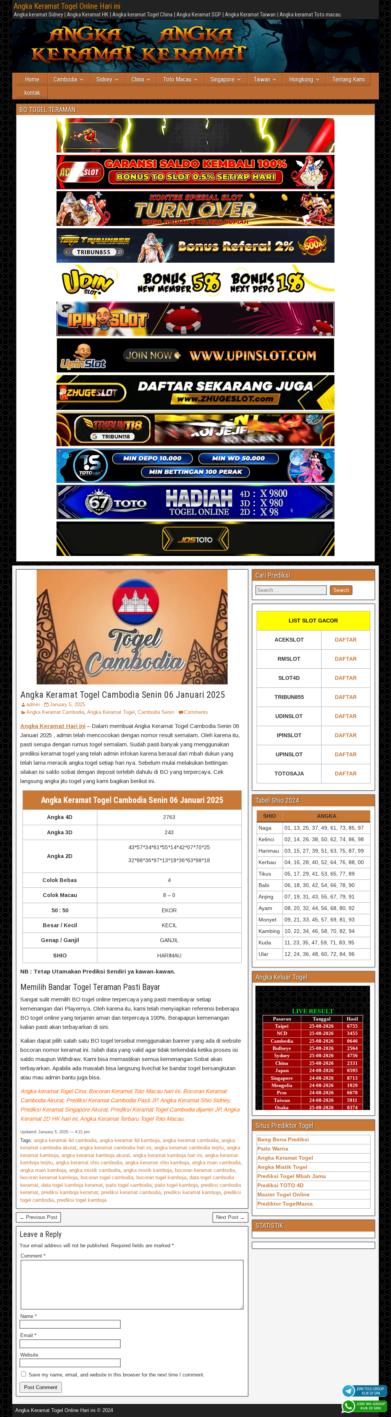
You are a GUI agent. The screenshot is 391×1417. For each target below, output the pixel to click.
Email (28, 1335)
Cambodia (65, 79)
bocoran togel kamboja (161, 1177)
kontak (32, 92)
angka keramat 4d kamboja (130, 1140)
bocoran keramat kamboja (49, 1177)
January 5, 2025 (67, 704)
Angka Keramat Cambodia (55, 712)
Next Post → (230, 1217)
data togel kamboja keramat (72, 1185)
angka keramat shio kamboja (157, 1162)
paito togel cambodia (129, 1185)
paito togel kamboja (176, 1185)
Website (29, 1355)
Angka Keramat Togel (111, 712)
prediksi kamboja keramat (69, 1192)
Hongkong (301, 79)
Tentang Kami (348, 79)
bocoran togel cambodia (107, 1177)
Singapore (222, 79)
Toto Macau (177, 79)
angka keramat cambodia (190, 1140)
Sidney (104, 79)
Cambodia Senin (156, 712)
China (137, 79)
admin (33, 704)
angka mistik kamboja (147, 1170)
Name (28, 1316)
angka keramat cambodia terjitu (189, 1147)
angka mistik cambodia (94, 1170)
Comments (196, 712)
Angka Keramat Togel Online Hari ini (67, 6)
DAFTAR (346, 640)
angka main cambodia (216, 1162)
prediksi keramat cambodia (131, 1192)
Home (32, 79)
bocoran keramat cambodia (205, 1170)
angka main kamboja (43, 1170)
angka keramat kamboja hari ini (167, 1155)
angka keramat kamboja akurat (95, 1155)
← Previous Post (38, 1217)
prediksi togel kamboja (82, 1200)
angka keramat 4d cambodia (65, 1140)
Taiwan (262, 79)
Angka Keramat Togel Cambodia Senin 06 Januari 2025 (122, 694)
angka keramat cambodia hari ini (115, 1147)
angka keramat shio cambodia (89, 1162)
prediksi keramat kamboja (192, 1192)
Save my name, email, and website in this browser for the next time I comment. (117, 1375)
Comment (33, 1256)
